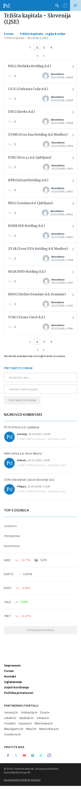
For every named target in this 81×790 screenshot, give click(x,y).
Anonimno (57, 74)
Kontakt (10, 676)
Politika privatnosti (18, 693)
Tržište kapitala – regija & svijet (42, 34)
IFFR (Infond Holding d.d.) (28, 180)
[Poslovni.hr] (6, 5)
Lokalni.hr (10, 718)
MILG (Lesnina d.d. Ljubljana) (30, 203)
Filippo (21, 486)
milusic (21, 460)
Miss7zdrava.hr (49, 729)
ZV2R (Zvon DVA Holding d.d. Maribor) (38, 248)
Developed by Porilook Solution (22, 779)
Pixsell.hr (10, 723)
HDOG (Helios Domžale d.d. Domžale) (37, 294)
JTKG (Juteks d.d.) (21, 111)
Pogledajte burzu (40, 630)
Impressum (12, 665)
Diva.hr (45, 712)
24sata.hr (43, 718)
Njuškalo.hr (26, 718)
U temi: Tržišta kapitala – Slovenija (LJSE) (41, 439)
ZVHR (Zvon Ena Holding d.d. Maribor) (38, 134)
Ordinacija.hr (29, 712)
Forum (8, 34)
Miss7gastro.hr (13, 729)
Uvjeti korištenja (16, 687)
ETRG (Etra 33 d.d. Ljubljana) (29, 157)
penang (22, 434)
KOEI (7, 560)
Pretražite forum (22, 400)
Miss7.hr (31, 729)
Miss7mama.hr (44, 723)
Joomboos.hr (12, 734)
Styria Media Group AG (17, 772)
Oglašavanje (13, 682)
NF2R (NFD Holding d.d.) (27, 271)
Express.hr (25, 723)
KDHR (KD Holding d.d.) (26, 226)
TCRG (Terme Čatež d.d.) (26, 317)
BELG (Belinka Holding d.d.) (29, 66)
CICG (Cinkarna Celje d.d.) (28, 89)
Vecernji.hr (11, 712)
